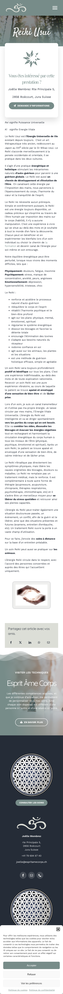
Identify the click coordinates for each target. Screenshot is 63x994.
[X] (20, 642)
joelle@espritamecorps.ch (31, 861)
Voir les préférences (31, 983)
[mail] (31, 875)
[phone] (40, 875)
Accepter (31, 965)
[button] (58, 929)
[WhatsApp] (39, 642)
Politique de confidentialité (42, 990)
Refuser (31, 974)
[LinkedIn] (30, 642)
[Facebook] (11, 642)
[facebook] (23, 875)
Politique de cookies (17, 990)
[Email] (48, 642)
